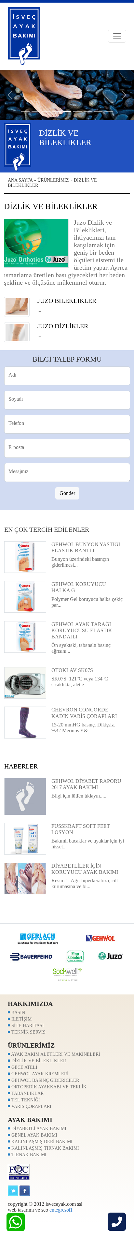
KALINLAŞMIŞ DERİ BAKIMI (41, 1141)
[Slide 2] (46, 111)
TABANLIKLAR (27, 1093)
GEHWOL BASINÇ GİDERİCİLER (44, 1080)
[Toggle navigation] (117, 36)
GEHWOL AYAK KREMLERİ (39, 1073)
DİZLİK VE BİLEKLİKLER (38, 1060)
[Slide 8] (108, 111)
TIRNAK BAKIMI (28, 1154)
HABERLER (21, 766)
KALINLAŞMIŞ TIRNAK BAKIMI (44, 1148)
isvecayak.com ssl (64, 1204)
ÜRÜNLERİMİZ (53, 180)
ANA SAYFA (20, 180)
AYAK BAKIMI (30, 1119)
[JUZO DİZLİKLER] (17, 332)
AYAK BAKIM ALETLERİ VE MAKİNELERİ (55, 1054)
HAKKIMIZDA (30, 1003)
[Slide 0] (25, 111)
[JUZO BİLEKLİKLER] (17, 306)
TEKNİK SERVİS (28, 1032)
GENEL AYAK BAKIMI (33, 1135)
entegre (60, 1210)
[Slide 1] (36, 111)
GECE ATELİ (23, 1067)
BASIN (17, 1012)
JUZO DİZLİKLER (62, 326)
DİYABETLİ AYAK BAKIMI (38, 1128)
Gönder (67, 493)
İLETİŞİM (21, 1019)
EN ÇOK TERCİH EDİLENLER (46, 529)
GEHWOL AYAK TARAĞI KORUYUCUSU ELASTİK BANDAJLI (81, 630)
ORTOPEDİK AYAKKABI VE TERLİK (48, 1086)
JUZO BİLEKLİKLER (66, 300)
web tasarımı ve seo (28, 1210)
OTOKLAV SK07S (72, 670)
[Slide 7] (98, 111)
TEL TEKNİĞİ (25, 1099)
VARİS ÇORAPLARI (30, 1106)
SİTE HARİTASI (27, 1025)
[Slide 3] (56, 111)
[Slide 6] (88, 111)
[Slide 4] (67, 111)
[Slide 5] (77, 111)
